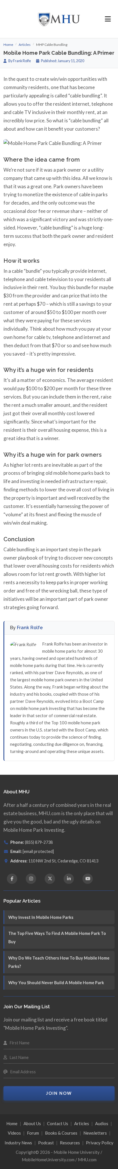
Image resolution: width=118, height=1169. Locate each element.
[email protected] (38, 851)
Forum (33, 1132)
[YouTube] (87, 879)
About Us (32, 1123)
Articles (25, 44)
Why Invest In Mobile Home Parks (40, 917)
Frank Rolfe (30, 627)
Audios (101, 1123)
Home (8, 44)
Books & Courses (61, 1132)
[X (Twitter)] (50, 879)
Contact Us (57, 1123)
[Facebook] (12, 879)
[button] (108, 19)
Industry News (18, 1142)
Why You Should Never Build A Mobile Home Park (56, 982)
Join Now (59, 1093)
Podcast (46, 1142)
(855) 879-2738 (39, 842)
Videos (14, 1132)
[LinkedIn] (69, 879)
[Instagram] (31, 879)
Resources (70, 1142)
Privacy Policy (99, 1142)
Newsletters (95, 1132)
